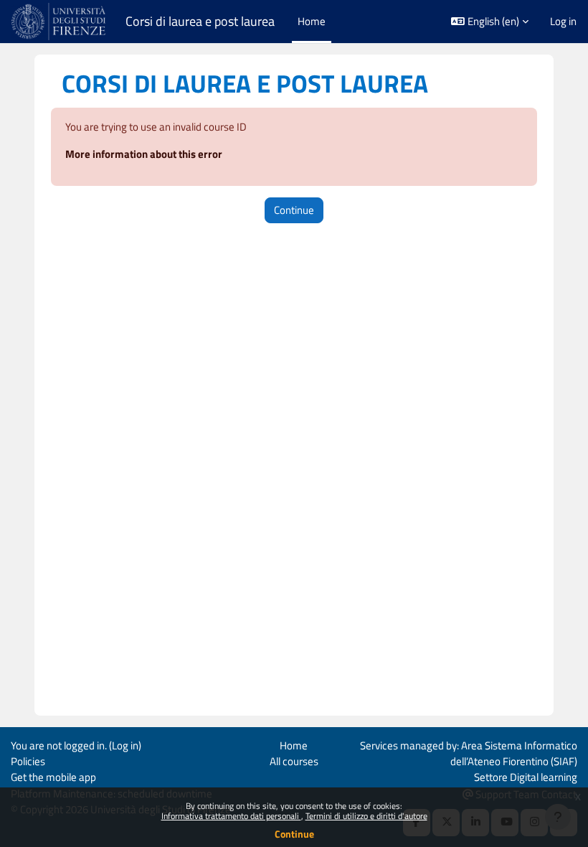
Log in (563, 21)
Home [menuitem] (312, 21)
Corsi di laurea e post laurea (200, 21)
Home (294, 745)
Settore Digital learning (525, 777)
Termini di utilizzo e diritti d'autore (366, 816)
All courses (294, 761)
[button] (490, 21)
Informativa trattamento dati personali (231, 816)
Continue (294, 833)
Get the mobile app (53, 777)
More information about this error (143, 154)
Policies (28, 761)
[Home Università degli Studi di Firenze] (59, 21)
